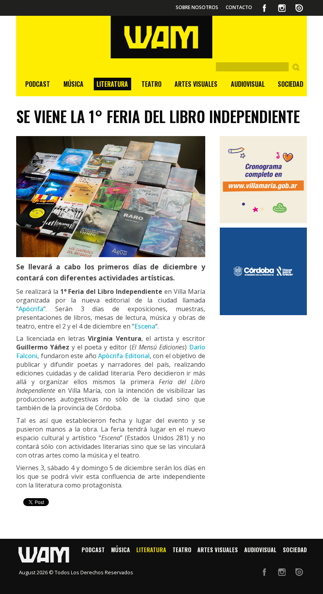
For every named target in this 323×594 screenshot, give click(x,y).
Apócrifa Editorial (124, 355)
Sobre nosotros (197, 7)
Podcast (37, 84)
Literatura (112, 84)
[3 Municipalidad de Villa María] (263, 179)
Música (73, 84)
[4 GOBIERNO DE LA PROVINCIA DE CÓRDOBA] (263, 271)
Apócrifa (31, 308)
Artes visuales (195, 84)
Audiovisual (248, 84)
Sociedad (290, 84)
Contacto (239, 7)
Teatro (151, 84)
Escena (144, 326)
